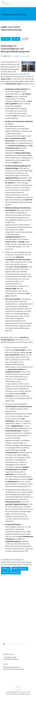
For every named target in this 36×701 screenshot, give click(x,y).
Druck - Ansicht (20, 569)
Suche (25, 39)
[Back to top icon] (18, 688)
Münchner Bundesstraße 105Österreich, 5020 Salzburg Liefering (13, 668)
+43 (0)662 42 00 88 (10, 657)
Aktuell (5, 39)
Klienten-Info (25, 56)
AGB (28, 692)
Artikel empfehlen (11, 572)
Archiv (16, 39)
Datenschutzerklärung (12, 694)
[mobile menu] (33, 3)
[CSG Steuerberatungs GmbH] (6, 3)
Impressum (23, 692)
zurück (5, 569)
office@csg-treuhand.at (11, 659)
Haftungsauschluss (24, 694)
